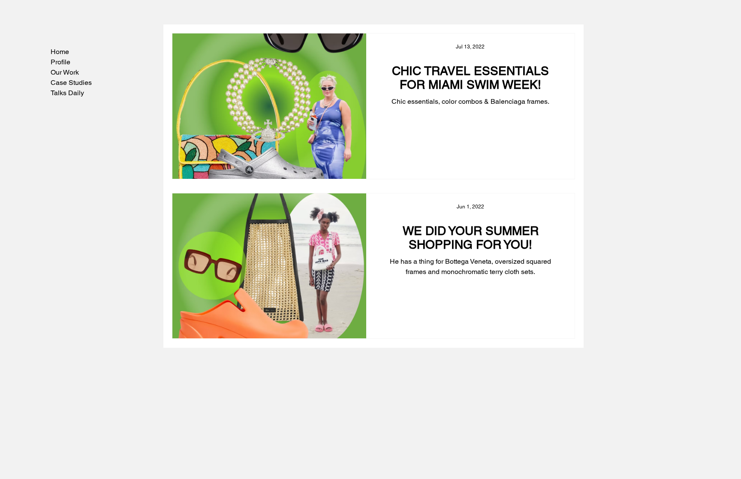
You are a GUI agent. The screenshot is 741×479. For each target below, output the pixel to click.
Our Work (65, 72)
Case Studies (71, 82)
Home (60, 52)
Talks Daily (67, 93)
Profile (60, 62)
